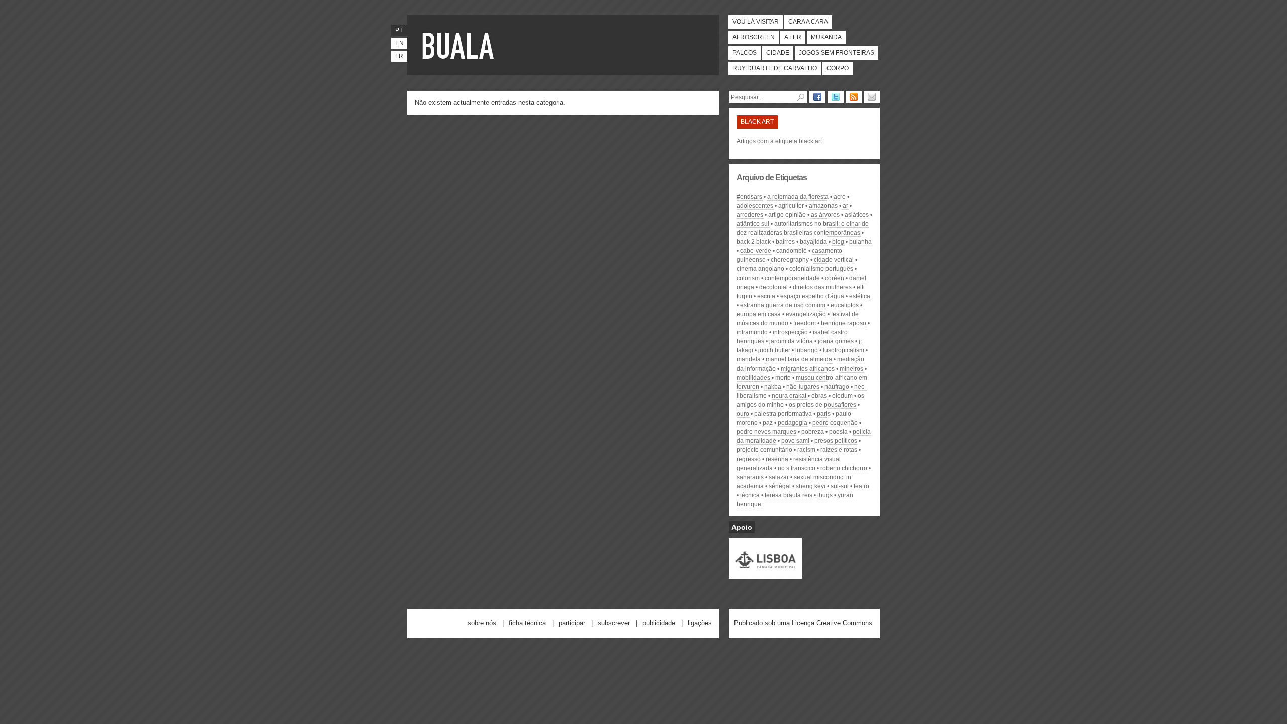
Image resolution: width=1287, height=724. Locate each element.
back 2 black (754, 241)
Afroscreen (753, 37)
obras (819, 395)
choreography (790, 259)
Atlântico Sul (753, 223)
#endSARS (749, 196)
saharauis (750, 477)
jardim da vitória (791, 341)
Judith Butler (774, 350)
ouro (743, 413)
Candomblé (791, 250)
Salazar (779, 477)
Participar (572, 623)
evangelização (806, 314)
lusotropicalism (843, 350)
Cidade (777, 52)
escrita (766, 296)
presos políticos (835, 440)
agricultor (791, 205)
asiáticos (857, 214)
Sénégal (780, 486)
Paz (768, 422)
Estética (859, 296)
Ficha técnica (527, 623)
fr (399, 56)
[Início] (460, 45)
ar (845, 205)
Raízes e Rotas (838, 450)
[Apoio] (765, 574)
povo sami (795, 440)
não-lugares (802, 386)
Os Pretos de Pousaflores (822, 404)
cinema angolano (760, 269)
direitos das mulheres (822, 287)
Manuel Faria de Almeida (799, 359)
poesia (838, 431)
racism (806, 450)
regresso (749, 459)
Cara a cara (808, 21)
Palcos (744, 52)
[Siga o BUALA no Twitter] (836, 96)
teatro (861, 486)
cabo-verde (755, 250)
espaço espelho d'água (812, 296)
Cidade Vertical (834, 259)
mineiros (851, 368)
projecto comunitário (764, 450)
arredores (750, 214)
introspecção (790, 332)
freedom (804, 323)
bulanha (860, 241)
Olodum (842, 395)
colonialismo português (821, 269)
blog (838, 241)
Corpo (837, 68)
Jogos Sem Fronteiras (836, 52)
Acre (840, 196)
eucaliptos (845, 305)
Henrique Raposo (843, 323)
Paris (824, 413)
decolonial (773, 287)
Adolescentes (755, 205)
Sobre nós (482, 623)
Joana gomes (836, 341)
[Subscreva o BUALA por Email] (872, 96)
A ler (792, 37)
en (399, 43)
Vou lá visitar (755, 21)
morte (783, 377)
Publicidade (658, 623)
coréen (834, 278)
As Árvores (825, 214)
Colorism (748, 278)
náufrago (836, 386)
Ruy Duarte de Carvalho (774, 68)
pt (399, 30)
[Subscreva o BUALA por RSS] (854, 96)
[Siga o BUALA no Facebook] (817, 96)
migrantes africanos (808, 368)
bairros (785, 241)
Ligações (700, 623)
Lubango (806, 350)
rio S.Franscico (796, 468)
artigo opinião (787, 214)
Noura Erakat (789, 395)
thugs (825, 495)
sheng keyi (810, 486)
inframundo (752, 332)
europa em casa (759, 314)
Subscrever (614, 623)
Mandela (749, 359)
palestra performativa (783, 413)
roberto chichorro (843, 468)
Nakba (772, 386)
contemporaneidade (792, 278)
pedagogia (792, 422)
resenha (777, 459)
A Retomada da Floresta (798, 196)
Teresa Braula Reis (788, 495)
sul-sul (840, 486)
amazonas (823, 205)
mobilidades (753, 377)
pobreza (812, 431)
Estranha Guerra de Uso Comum (782, 305)
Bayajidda (813, 241)
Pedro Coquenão (835, 422)
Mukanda (826, 37)
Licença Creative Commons (832, 623)
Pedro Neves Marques (766, 431)
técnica (750, 495)
